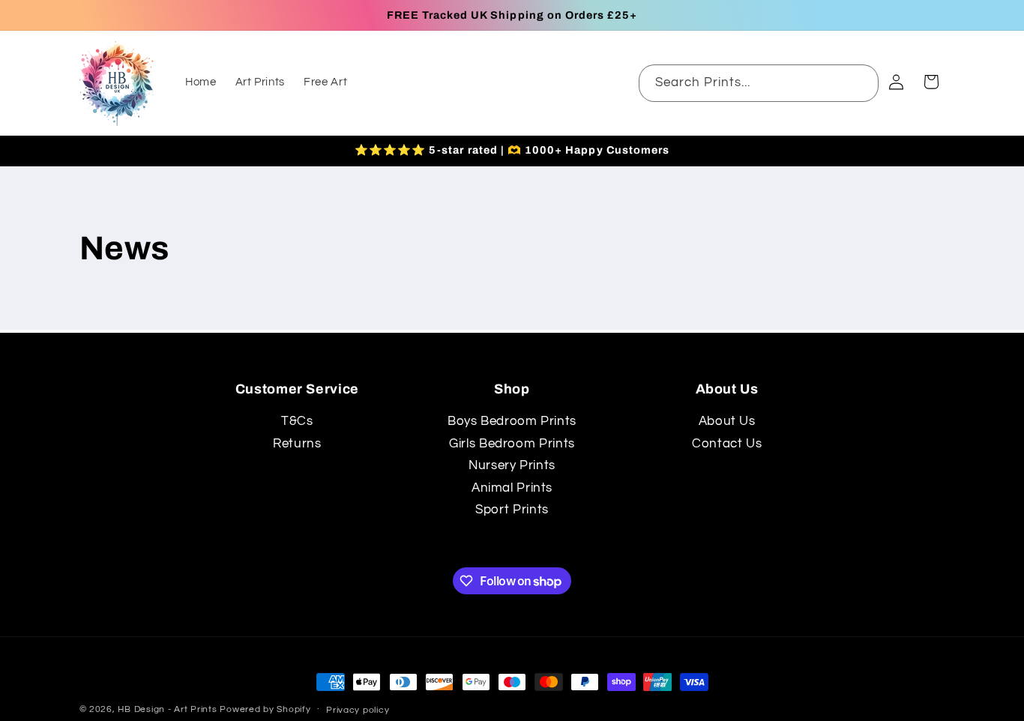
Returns (297, 443)
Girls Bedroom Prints (512, 443)
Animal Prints (512, 488)
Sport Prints (512, 509)
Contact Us (727, 443)
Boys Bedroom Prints (512, 421)
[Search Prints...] (860, 82)
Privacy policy (357, 710)
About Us (727, 421)
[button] (931, 81)
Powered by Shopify (265, 709)
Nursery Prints (512, 465)
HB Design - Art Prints (167, 709)
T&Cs (297, 421)
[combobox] (759, 82)
